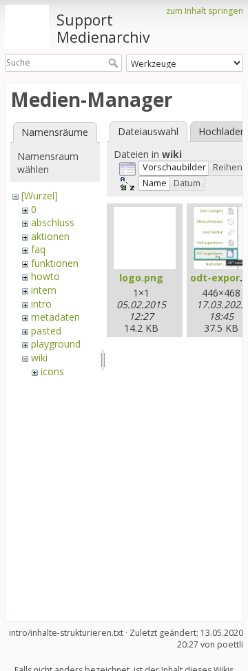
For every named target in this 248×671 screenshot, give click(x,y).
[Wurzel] (39, 195)
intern (43, 290)
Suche (114, 63)
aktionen (50, 236)
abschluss (52, 222)
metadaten (55, 316)
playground (56, 343)
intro (41, 303)
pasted (46, 330)
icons (52, 371)
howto (45, 276)
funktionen (55, 263)
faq (38, 249)
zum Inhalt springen (204, 11)
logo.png (141, 277)
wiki (39, 357)
